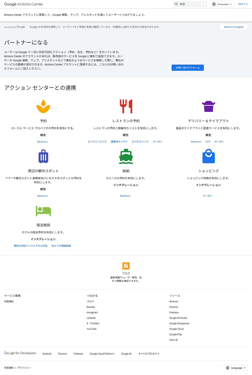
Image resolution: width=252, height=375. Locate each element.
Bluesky (91, 307)
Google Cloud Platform (102, 353)
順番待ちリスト (119, 141)
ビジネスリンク (140, 141)
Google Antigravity (179, 323)
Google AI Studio (178, 318)
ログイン (243, 4)
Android (173, 301)
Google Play (175, 334)
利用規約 (9, 301)
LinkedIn (91, 318)
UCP (207, 141)
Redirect (42, 141)
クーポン (157, 141)
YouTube (92, 329)
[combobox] (190, 4)
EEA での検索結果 (61, 245)
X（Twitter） (94, 323)
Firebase (174, 312)
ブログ (90, 301)
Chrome (173, 307)
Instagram (92, 312)
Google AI (126, 353)
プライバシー (24, 367)
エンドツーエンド (97, 141)
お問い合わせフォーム (188, 67)
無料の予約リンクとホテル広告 (30, 245)
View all (173, 340)
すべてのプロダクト (149, 353)
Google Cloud (176, 329)
